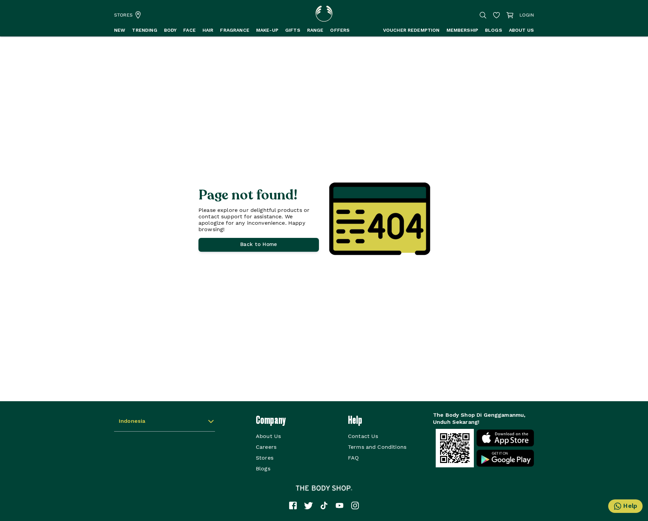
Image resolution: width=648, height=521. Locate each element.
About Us (268, 436)
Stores (264, 458)
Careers (266, 447)
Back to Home (258, 244)
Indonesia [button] (132, 421)
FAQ (353, 458)
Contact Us (363, 436)
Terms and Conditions (377, 447)
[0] (510, 15)
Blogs (263, 468)
